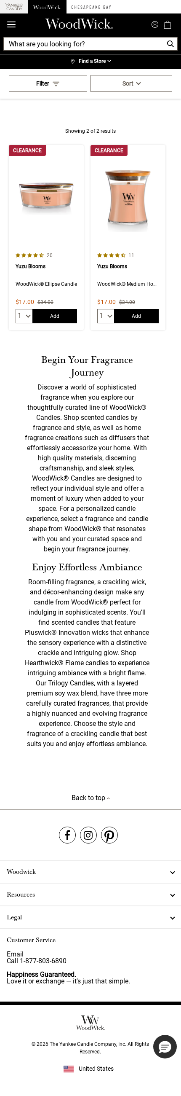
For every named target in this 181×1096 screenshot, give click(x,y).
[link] (90, 61)
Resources (21, 894)
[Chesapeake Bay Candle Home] (91, 7)
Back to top (89, 798)
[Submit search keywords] (155, 23)
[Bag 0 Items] (167, 24)
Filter (42, 83)
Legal (14, 917)
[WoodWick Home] (47, 7)
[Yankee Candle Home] (13, 7)
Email (15, 954)
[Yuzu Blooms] (46, 237)
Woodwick (21, 872)
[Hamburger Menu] (11, 24)
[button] (165, 1046)
